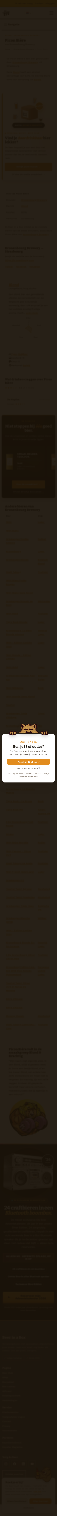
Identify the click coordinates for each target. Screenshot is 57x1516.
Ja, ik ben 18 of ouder (29, 762)
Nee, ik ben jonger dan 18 (28, 768)
